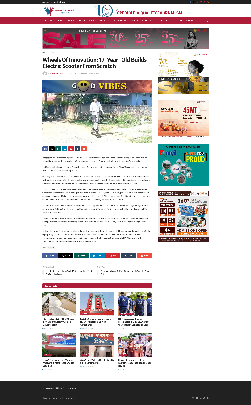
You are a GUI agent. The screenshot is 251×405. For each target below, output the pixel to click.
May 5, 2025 (73, 74)
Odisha (60, 21)
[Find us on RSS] (208, 2)
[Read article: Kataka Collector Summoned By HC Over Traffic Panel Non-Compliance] (97, 304)
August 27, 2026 (49, 328)
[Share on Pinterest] (71, 148)
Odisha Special (186, 21)
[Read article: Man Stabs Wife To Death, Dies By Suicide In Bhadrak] (97, 345)
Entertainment (120, 21)
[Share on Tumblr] (77, 148)
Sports (92, 21)
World (82, 21)
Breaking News (126, 314)
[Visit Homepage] (58, 10)
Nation (71, 21)
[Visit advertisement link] (144, 11)
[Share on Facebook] (45, 148)
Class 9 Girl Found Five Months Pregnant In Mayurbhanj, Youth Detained (58, 363)
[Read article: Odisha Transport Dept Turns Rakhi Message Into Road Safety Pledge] (135, 345)
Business (104, 21)
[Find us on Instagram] (201, 2)
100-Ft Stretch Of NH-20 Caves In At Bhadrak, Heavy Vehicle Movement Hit (58, 322)
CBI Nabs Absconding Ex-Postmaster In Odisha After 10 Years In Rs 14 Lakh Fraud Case (133, 322)
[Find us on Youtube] (197, 2)
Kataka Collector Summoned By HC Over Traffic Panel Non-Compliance (96, 322)
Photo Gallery (168, 21)
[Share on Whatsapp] (58, 148)
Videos (135, 21)
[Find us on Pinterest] (204, 2)
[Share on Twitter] (52, 148)
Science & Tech (149, 21)
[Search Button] (208, 20)
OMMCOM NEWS (57, 74)
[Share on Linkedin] (64, 148)
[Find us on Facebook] (190, 2)
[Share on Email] (84, 148)
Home (50, 21)
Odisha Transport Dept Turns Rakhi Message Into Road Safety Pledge (134, 363)
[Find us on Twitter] (194, 2)
